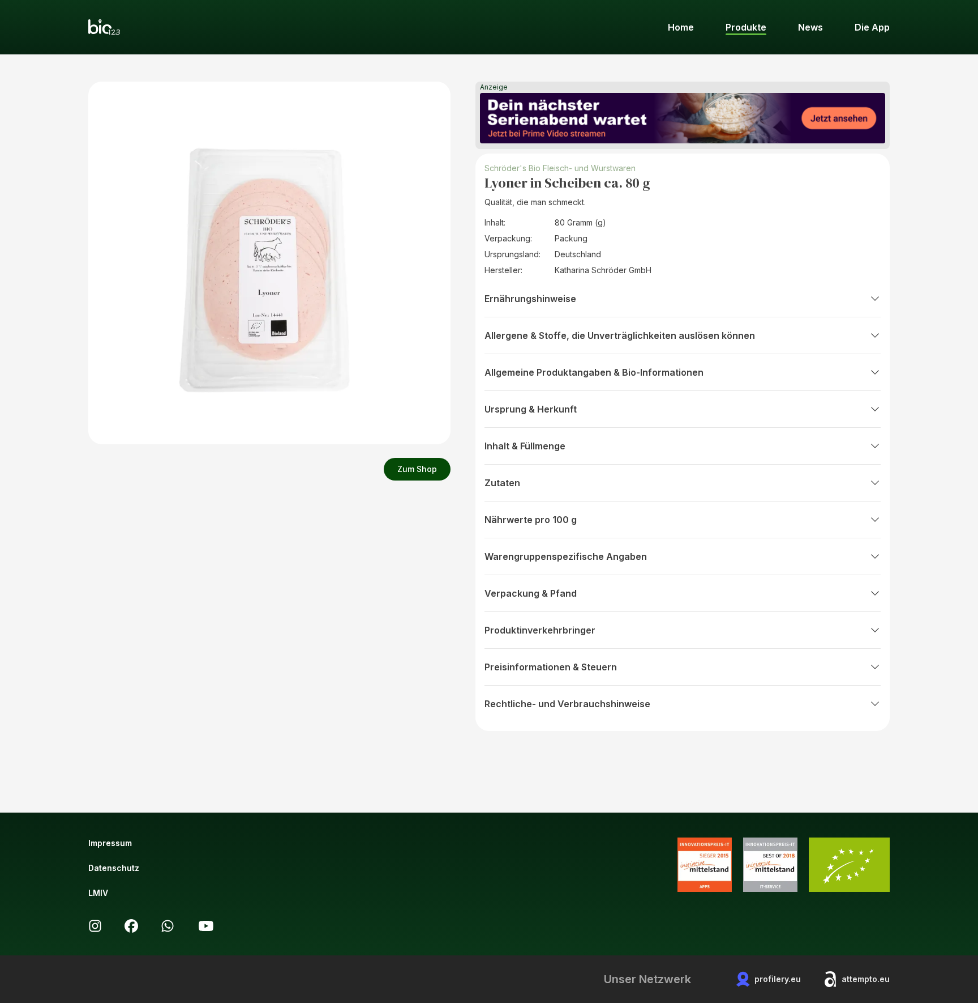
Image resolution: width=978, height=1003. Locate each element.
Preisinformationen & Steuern (550, 667)
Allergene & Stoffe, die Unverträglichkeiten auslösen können (619, 335)
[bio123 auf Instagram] (95, 926)
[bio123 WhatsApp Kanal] (167, 926)
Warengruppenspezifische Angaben (565, 556)
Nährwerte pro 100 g (530, 519)
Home (681, 27)
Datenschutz (113, 868)
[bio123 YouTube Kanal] (206, 926)
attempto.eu (866, 979)
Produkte (746, 27)
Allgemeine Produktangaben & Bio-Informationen (594, 372)
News (810, 27)
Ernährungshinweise (530, 298)
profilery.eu (777, 979)
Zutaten (502, 482)
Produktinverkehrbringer (539, 630)
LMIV (98, 893)
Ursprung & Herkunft (530, 409)
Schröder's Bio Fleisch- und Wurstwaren (560, 168)
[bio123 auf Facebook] (131, 926)
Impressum (110, 843)
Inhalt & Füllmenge (524, 446)
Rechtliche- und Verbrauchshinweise (567, 703)
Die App (872, 27)
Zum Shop (417, 469)
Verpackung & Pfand (530, 593)
